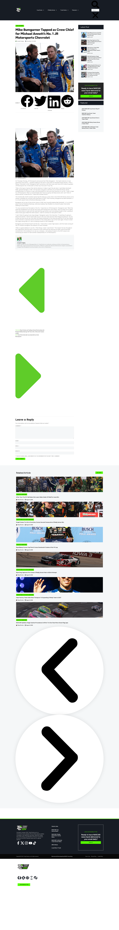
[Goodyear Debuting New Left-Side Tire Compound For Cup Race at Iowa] (83, 74)
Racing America (22, 913)
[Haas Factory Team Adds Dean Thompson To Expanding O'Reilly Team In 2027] (83, 49)
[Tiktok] (34, 843)
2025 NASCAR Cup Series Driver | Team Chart (90, 118)
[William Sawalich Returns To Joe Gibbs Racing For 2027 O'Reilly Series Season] (83, 67)
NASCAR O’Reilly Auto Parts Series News (56, 836)
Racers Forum (21, 926)
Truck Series (63, 10)
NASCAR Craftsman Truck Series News (57, 841)
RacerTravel (21, 923)
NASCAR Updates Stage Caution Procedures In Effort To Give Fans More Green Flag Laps (94, 58)
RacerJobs (20, 920)
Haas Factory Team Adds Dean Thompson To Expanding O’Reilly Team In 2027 (38, 597)
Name (17, 440)
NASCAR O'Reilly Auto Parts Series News (25, 519)
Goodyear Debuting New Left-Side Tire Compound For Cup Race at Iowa (93, 74)
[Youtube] (30, 843)
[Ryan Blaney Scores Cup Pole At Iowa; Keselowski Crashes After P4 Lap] (83, 34)
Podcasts (74, 10)
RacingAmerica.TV (22, 916)
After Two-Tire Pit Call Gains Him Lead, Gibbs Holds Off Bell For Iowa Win (37, 497)
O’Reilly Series (51, 10)
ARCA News (55, 844)
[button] (95, 5)
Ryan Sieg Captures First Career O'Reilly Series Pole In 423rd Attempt (94, 42)
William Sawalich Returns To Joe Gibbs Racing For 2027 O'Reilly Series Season (94, 66)
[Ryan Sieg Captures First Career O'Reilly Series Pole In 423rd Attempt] (83, 42)
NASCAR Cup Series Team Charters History (89, 114)
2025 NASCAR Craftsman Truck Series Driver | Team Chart (90, 127)
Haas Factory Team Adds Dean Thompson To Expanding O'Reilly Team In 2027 (93, 49)
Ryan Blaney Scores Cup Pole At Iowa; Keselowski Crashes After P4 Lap (94, 34)
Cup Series (39, 10)
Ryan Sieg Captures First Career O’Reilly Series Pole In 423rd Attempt (36, 572)
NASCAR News (19, 25)
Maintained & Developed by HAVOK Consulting (62, 856)
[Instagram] (26, 843)
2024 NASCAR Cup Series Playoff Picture (90, 109)
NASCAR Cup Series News (22, 494)
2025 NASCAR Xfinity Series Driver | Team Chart (91, 123)
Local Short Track (56, 848)
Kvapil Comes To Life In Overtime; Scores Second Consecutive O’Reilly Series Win (40, 522)
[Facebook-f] (18, 843)
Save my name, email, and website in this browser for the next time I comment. (38, 456)
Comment (18, 425)
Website (17, 451)
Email (17, 445)
